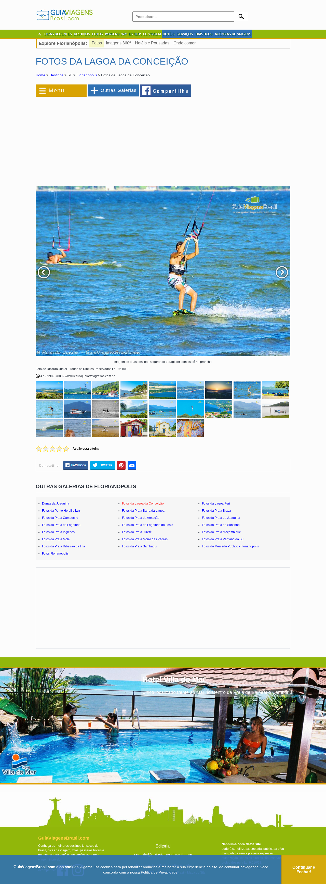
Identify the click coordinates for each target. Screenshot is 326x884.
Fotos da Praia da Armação (140, 518)
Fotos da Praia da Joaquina (221, 518)
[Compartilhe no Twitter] (102, 465)
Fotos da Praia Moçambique (221, 532)
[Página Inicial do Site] (39, 34)
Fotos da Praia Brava (216, 510)
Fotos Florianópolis (55, 553)
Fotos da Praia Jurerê (137, 532)
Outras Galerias (119, 90)
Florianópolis (86, 75)
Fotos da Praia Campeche (60, 518)
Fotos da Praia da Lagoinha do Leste (147, 525)
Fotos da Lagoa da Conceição (143, 503)
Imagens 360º (118, 43)
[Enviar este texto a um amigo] (132, 465)
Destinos (56, 75)
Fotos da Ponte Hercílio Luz (61, 510)
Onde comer (184, 43)
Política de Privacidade (159, 872)
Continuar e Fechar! (303, 869)
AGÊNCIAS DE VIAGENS (233, 34)
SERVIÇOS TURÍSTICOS (194, 34)
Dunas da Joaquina (55, 503)
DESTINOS (82, 34)
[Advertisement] (91, 139)
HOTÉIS (168, 34)
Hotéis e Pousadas (152, 43)
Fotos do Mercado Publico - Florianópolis (230, 546)
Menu (56, 90)
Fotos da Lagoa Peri (216, 503)
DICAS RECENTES (58, 34)
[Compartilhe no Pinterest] (121, 465)
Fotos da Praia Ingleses (58, 532)
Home (40, 75)
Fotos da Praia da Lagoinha (61, 525)
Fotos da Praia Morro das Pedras (145, 539)
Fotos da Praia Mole (56, 539)
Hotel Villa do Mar (174, 679)
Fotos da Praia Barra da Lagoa (143, 510)
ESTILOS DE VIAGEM (145, 34)
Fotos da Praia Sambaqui (139, 546)
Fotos (97, 43)
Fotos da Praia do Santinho (221, 525)
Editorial (163, 846)
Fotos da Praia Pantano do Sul (223, 539)
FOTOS (97, 34)
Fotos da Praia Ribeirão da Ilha (63, 546)
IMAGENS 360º (116, 34)
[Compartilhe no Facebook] (165, 90)
